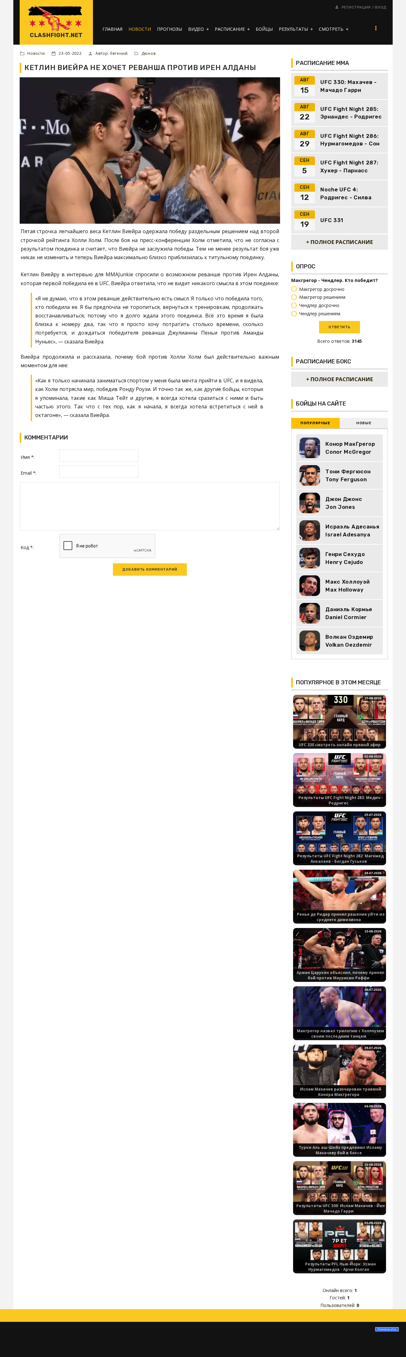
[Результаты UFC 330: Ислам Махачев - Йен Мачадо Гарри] (339, 1187)
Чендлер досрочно (319, 305)
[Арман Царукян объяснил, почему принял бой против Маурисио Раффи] (339, 954)
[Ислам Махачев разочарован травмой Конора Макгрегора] (339, 1070)
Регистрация (356, 7)
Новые (363, 423)
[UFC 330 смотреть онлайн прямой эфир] (339, 720)
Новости (36, 53)
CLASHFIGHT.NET (56, 35)
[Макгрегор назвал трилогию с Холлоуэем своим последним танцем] (339, 1012)
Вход (380, 7)
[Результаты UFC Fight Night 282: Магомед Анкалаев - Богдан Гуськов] (339, 837)
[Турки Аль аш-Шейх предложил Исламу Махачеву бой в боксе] (339, 1128)
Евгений (119, 53)
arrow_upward (392, 1343)
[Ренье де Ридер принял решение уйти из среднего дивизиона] (339, 895)
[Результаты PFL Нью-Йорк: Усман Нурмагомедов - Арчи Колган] (339, 1245)
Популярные (315, 423)
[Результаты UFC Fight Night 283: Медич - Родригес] (339, 779)
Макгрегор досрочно (321, 289)
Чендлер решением (319, 313)
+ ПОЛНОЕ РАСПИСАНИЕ (339, 242)
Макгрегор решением (322, 297)
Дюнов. (149, 53)
